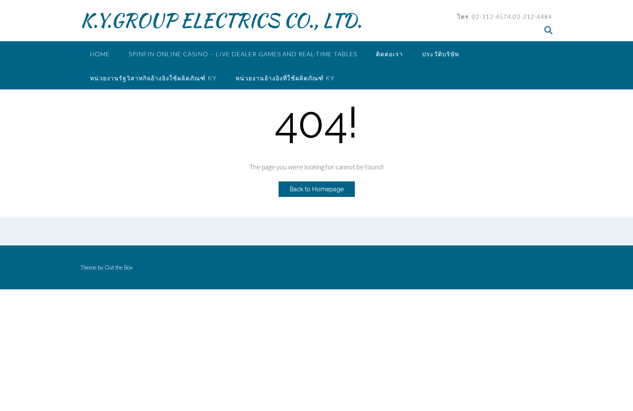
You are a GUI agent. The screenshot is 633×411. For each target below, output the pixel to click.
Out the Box (119, 267)
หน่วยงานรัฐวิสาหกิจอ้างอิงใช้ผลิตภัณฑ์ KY (153, 78)
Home (100, 54)
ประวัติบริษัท (440, 54)
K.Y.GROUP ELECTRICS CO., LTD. (221, 20)
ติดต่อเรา (389, 54)
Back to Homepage (317, 189)
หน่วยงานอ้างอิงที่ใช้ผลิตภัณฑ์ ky (285, 78)
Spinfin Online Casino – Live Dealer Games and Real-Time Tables (243, 54)
